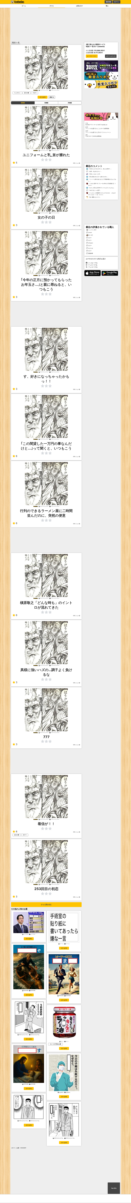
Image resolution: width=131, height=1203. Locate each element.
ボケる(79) (64, 948)
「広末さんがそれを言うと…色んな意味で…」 (100, 169)
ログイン (116, 2)
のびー (90, 237)
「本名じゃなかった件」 (94, 174)
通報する (51, 97)
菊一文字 (90, 235)
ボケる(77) (29, 995)
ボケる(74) (64, 1000)
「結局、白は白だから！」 (95, 171)
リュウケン (17, 93)
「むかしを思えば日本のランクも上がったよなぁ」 (101, 187)
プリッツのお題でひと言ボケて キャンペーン (98, 131)
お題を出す (79, 6)
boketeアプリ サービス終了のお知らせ (96, 124)
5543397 (23, 1148)
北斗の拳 (26, 93)
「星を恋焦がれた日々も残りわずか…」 (98, 176)
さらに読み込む (46, 904)
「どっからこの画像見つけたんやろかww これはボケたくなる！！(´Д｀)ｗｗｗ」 (102, 193)
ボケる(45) (29, 1125)
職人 (107, 6)
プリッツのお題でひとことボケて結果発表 (97, 127)
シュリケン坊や (92, 230)
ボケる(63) (42, 97)
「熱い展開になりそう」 (94, 197)
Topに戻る (114, 1188)
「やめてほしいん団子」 (94, 190)
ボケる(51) (29, 1088)
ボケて (25, 835)
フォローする (92, 265)
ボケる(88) (29, 938)
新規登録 (108, 2)
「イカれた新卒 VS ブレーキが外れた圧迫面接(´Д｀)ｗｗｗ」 (102, 184)
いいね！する (92, 263)
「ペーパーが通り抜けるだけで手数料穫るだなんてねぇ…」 (102, 180)
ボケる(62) (29, 1039)
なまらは (90, 248)
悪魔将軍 (90, 253)
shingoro (90, 243)
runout (90, 232)
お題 (18, 1148)
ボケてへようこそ (110, 56)
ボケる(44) (64, 1142)
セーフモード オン (91, 56)
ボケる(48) (64, 1096)
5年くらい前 (76, 163)
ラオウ (34, 93)
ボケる (52, 6)
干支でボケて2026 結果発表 (93, 135)
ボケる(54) (64, 1048)
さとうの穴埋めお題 (55, 1044)
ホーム (24, 6)
